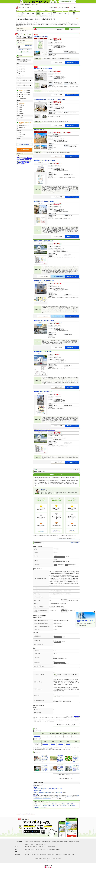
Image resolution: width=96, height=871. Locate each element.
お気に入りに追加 (58, 62)
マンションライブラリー (62, 805)
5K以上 (20, 73)
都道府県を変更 (28, 45)
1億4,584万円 (45, 744)
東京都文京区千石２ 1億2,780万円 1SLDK (44, 280)
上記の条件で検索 (24, 149)
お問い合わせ (48, 858)
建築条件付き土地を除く (24, 125)
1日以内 (20, 107)
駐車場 (49, 846)
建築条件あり (22, 127)
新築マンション (27, 849)
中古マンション (46, 803)
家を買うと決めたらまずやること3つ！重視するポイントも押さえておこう (45, 758)
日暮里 (60, 788)
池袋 (42, 788)
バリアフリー (40, 796)
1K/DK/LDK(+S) (22, 66)
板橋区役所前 (41, 792)
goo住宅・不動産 (18, 841)
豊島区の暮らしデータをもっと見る (66, 724)
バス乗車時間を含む (23, 98)
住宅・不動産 (52, 805)
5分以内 (20, 92)
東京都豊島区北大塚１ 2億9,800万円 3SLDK (44, 160)
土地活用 (31, 851)
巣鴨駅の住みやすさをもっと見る (66, 538)
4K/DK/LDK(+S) (22, 71)
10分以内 (21, 94)
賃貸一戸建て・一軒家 (37, 846)
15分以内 (28, 94)
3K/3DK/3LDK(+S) (38, 798)
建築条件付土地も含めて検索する (25, 123)
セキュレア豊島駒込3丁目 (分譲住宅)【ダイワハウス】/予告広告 (49, 99)
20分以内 (21, 96)
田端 (53, 788)
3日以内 (20, 109)
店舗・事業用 (37, 805)
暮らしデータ (43, 807)
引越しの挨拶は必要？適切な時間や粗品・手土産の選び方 (75, 768)
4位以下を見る (41, 531)
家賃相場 (37, 807)
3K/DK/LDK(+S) (22, 69)
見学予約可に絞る (19, 35)
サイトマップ (54, 858)
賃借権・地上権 (22, 134)
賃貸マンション (44, 846)
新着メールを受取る (29, 37)
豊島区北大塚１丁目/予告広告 (41, 36)
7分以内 (28, 92)
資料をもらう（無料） (72, 62)
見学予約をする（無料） (58, 276)
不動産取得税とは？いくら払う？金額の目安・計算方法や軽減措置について (60, 758)
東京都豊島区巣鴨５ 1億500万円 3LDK (43, 391)
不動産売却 (27, 851)
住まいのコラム (59, 854)
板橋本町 (35, 792)
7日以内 (20, 111)
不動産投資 (44, 805)
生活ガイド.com (77, 716)
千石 (56, 792)
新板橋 (46, 792)
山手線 (35, 787)
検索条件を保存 (24, 37)
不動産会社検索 (72, 805)
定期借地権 (21, 136)
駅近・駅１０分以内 (48, 796)
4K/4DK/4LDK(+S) (47, 798)
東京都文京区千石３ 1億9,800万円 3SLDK (44, 320)
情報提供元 (66, 841)
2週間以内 (21, 113)
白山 (58, 792)
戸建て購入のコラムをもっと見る (66, 774)
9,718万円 (61, 744)
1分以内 (28, 90)
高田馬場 (35, 788)
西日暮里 (57, 788)
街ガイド (53, 854)
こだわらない (22, 103)
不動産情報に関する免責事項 (73, 841)
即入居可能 (68, 796)
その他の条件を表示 (25, 144)
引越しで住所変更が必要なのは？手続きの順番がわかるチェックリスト (60, 768)
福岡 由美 (43, 489)
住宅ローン (58, 849)
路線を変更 (21, 49)
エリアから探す (25, 51)
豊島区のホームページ (75, 542)
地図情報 (72, 854)
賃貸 (72, 803)
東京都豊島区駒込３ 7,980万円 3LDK (42, 351)
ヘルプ (44, 858)
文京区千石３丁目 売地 (40, 129)
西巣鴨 (49, 792)
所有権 (20, 132)
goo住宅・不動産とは (29, 841)
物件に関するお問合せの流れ (58, 841)
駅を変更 (28, 49)
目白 (39, 788)
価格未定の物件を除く (23, 61)
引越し (28, 854)
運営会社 (59, 858)
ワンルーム (21, 75)
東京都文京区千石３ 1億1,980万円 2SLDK (44, 201)
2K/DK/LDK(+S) (22, 67)
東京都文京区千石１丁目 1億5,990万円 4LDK (44, 430)
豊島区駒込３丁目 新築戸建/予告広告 (43, 68)
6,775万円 (68, 744)
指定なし (21, 90)
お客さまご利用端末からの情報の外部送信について (43, 841)
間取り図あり (36, 795)
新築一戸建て (54, 803)
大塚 (45, 788)
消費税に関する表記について (41, 844)
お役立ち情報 (17, 854)
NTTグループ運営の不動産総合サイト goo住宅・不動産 (26, 4)
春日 (61, 792)
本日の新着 (21, 105)
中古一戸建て (62, 803)
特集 (26, 854)
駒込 (50, 788)
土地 (68, 803)
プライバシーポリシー (38, 858)
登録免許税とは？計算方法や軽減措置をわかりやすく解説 (75, 758)
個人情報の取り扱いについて (30, 844)
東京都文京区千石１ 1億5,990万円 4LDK (43, 240)
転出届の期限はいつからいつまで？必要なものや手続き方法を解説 (44, 768)
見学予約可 (21, 117)
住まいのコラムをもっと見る (66, 778)
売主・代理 (55, 796)
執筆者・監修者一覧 (66, 854)
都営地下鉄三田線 (37, 790)
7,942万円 (53, 744)
